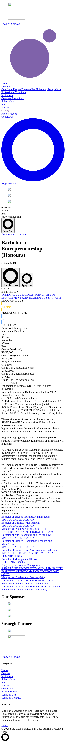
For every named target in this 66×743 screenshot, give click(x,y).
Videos (13, 113)
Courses (5, 673)
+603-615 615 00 (10, 24)
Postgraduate (54, 89)
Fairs (4, 682)
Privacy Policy (9, 691)
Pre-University (39, 89)
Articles (5, 685)
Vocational (20, 92)
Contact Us (7, 688)
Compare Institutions (12, 98)
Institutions (7, 676)
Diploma (26, 89)
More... (5, 725)
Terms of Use (8, 694)
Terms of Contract (11, 697)
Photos (5, 113)
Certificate (7, 89)
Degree (17, 89)
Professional (8, 92)
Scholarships (8, 679)
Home (4, 670)
